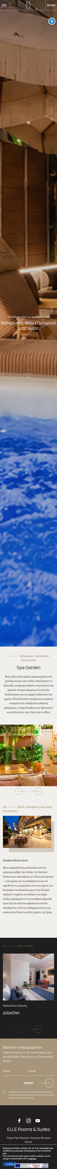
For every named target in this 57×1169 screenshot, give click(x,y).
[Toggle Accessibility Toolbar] (51, 21)
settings (32, 1158)
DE (20, 12)
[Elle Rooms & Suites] (28, 5)
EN (6, 12)
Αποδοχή (9, 1164)
